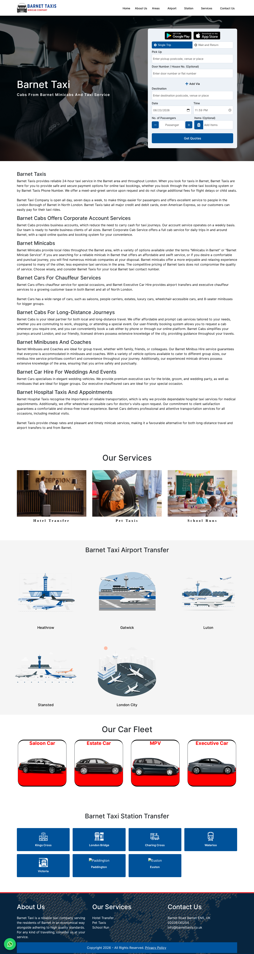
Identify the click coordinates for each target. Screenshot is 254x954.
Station (188, 8)
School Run (100, 927)
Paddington (99, 867)
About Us (141, 8)
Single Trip (164, 44)
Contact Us (227, 8)
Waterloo (211, 845)
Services (206, 8)
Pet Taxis (99, 923)
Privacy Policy (155, 948)
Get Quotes (192, 138)
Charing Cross (155, 845)
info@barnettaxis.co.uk (185, 927)
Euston (155, 867)
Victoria (43, 871)
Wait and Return (208, 44)
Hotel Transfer (103, 918)
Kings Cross (43, 845)
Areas (156, 8)
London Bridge (99, 845)
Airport (171, 8)
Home (126, 8)
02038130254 (178, 923)
